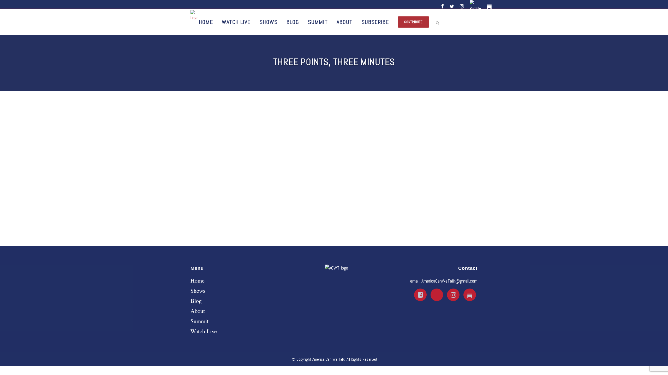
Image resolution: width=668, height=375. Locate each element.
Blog (196, 301)
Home (197, 280)
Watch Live (203, 331)
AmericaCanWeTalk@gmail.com (449, 281)
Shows (197, 290)
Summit (199, 321)
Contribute (413, 22)
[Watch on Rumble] (476, 6)
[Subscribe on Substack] (490, 6)
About (197, 311)
